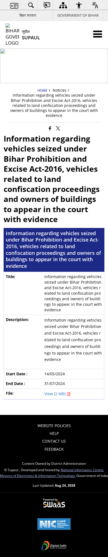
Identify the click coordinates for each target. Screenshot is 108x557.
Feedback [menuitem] (54, 449)
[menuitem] (14, 5)
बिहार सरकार (27, 15)
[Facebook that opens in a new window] (50, 128)
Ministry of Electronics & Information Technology (37, 475)
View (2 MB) (55, 393)
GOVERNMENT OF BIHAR (78, 15)
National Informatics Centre (82, 470)
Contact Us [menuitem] (54, 441)
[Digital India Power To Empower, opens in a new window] (54, 546)
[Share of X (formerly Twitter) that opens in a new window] (58, 128)
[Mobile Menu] (97, 34)
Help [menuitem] (54, 433)
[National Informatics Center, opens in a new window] (54, 524)
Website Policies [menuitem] (54, 425)
